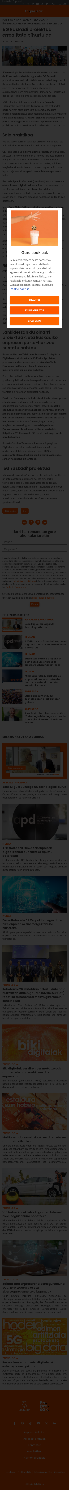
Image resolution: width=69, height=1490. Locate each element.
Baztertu (34, 320)
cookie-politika (20, 289)
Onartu (34, 300)
